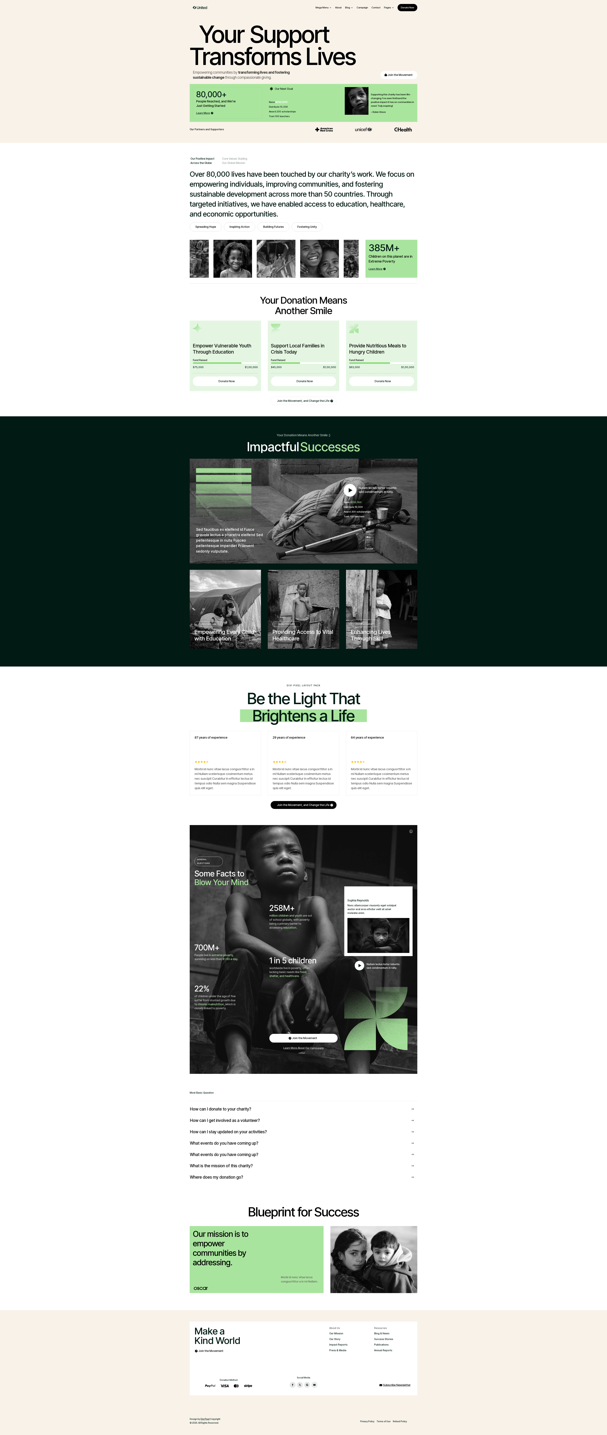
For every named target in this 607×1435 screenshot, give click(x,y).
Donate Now (226, 381)
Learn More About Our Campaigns (303, 1047)
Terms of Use (384, 1421)
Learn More (203, 113)
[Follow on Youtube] (314, 1385)
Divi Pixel (205, 1419)
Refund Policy (400, 1421)
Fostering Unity (307, 226)
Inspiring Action (240, 226)
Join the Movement (400, 74)
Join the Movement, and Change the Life (303, 400)
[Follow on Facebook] (293, 1385)
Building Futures (273, 226)
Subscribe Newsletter (397, 1385)
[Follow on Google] (307, 1385)
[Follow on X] (300, 1385)
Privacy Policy (367, 1421)
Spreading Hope (205, 226)
